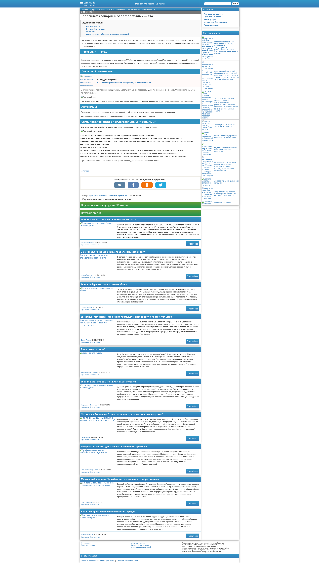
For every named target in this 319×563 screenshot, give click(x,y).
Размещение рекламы (140, 545)
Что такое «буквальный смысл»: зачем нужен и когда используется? (122, 414)
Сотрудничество (138, 543)
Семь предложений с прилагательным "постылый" (107, 34)
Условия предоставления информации (98, 561)
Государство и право (213, 14)
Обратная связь (88, 545)
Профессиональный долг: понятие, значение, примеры (114, 446)
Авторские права (211, 25)
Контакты (160, 3)
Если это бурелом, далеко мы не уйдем (104, 284)
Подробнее (192, 243)
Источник (85, 171)
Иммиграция (210, 19)
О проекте (149, 3)
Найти (235, 4)
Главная (139, 3)
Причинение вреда (212, 16)
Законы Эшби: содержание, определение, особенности (113, 251)
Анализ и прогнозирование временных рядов (108, 511)
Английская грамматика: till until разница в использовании (124, 83)
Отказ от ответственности (128, 561)
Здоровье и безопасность (90, 245)
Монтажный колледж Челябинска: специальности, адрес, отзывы (120, 479)
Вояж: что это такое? (93, 349)
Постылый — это (93, 26)
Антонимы (90, 31)
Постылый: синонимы (95, 29)
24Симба (89, 2)
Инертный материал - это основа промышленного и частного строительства (126, 316)
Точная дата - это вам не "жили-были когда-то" (109, 219)
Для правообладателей (141, 547)
